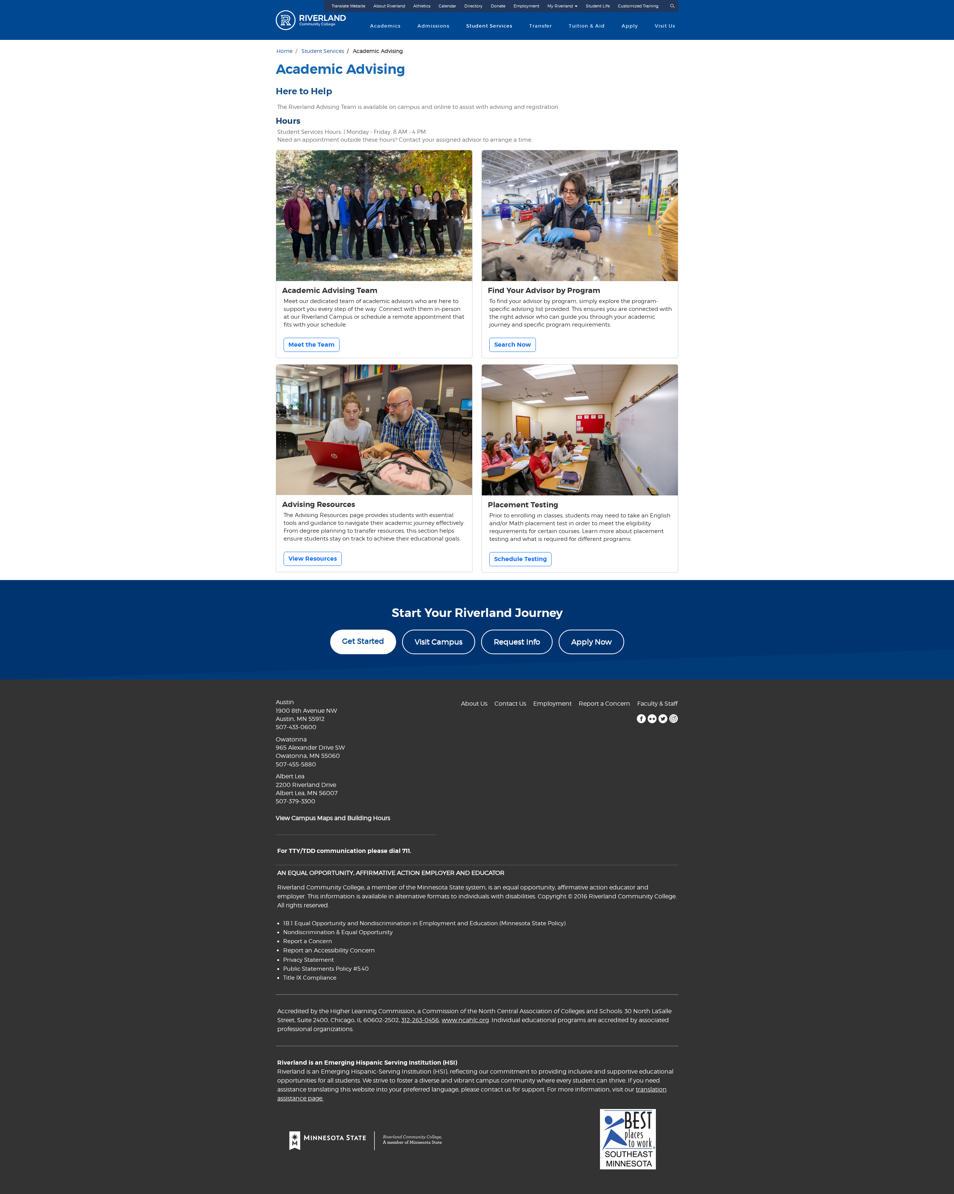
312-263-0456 (420, 1020)
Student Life (598, 6)
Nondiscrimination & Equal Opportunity (338, 932)
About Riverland (389, 6)
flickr (652, 718)
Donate (498, 6)
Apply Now (591, 641)
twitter (662, 718)
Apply (630, 26)
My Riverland (560, 6)
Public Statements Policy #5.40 (326, 968)
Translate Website (348, 6)
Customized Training (638, 6)
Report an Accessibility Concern (329, 950)
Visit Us (665, 26)
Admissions (433, 26)
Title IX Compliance (310, 977)
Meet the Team (311, 345)
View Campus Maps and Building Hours (333, 818)
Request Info (517, 641)
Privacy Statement (308, 960)
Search (672, 6)
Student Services (489, 26)
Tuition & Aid (587, 26)
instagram (673, 718)
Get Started (363, 641)
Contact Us (510, 703)
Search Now (512, 345)
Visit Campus (438, 641)
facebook (641, 718)
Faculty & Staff (657, 703)
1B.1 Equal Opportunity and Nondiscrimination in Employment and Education (390, 923)
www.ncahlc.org (465, 1020)
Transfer (540, 26)
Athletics (421, 6)
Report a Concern (604, 703)
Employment (526, 6)
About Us (474, 703)
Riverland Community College (317, 20)
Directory (473, 6)
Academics (385, 26)
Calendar (447, 6)
